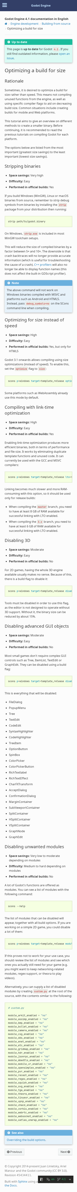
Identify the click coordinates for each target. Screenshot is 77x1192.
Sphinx (22, 1181)
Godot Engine (40, 5)
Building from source (56, 24)
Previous (15, 1152)
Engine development (24, 24)
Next (64, 1152)
